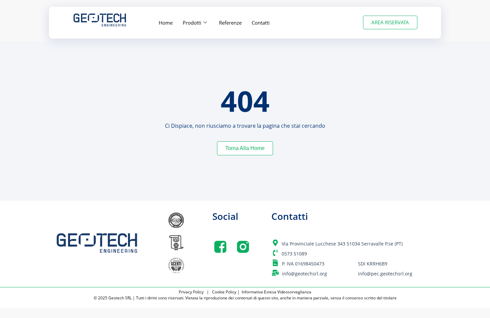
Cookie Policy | (226, 292)
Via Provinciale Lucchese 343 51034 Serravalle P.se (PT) (342, 243)
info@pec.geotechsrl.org (385, 273)
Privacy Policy (192, 292)
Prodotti (192, 22)
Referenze (230, 22)
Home (166, 22)
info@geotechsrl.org (304, 273)
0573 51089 (294, 253)
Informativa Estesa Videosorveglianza (276, 292)
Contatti (261, 22)
